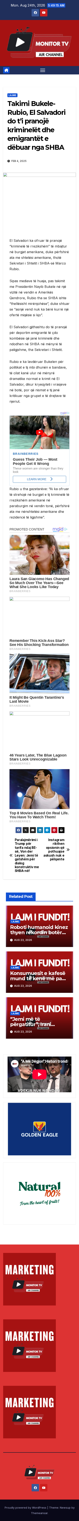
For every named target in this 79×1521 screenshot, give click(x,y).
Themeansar (39, 1513)
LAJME (12, 95)
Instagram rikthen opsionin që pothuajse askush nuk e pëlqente (53, 849)
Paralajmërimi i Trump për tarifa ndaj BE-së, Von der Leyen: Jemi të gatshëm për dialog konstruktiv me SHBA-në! (27, 855)
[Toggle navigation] (42, 70)
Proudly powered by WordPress (26, 1507)
